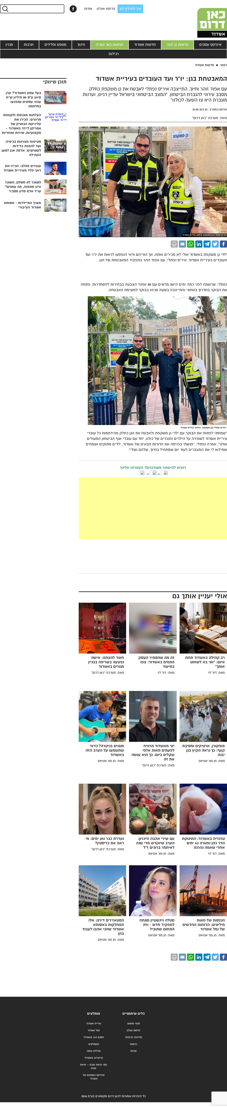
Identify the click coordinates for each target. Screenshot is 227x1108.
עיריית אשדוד (93, 1023)
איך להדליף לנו (130, 8)
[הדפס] (174, 244)
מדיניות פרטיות (133, 1037)
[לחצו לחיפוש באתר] (5, 8)
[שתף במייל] (182, 244)
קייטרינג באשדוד (93, 1058)
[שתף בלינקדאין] (198, 244)
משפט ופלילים (55, 44)
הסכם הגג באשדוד (93, 1037)
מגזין (9, 44)
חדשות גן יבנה (177, 44)
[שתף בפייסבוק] (73, 8)
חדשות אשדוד (145, 44)
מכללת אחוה (93, 1051)
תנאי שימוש (133, 1023)
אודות (88, 8)
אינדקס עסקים (210, 44)
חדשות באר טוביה (109, 44)
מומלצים (93, 1013)
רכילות (114, 54)
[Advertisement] (119, 508)
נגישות (133, 1044)
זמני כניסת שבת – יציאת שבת (93, 1067)
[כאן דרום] (205, 19)
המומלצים (93, 1044)
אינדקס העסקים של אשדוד (93, 1077)
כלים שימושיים (133, 1013)
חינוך (81, 44)
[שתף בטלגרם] (207, 244)
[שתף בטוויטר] (215, 244)
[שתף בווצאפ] (190, 244)
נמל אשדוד (94, 1030)
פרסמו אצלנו (106, 8)
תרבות (28, 44)
